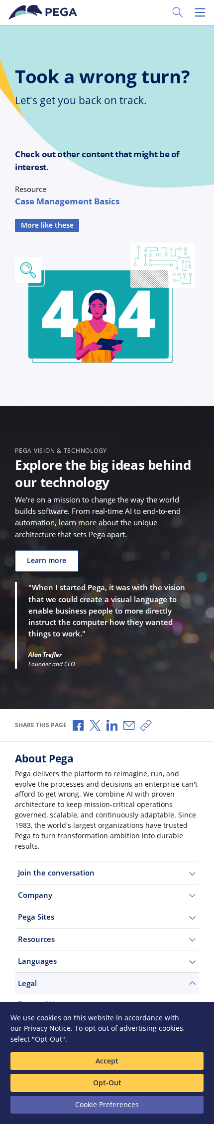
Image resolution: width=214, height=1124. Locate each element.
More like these (47, 225)
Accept (107, 1060)
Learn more (46, 560)
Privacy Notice (47, 1028)
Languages (37, 961)
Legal (27, 983)
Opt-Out (107, 1082)
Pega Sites (36, 917)
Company (35, 895)
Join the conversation (56, 872)
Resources (36, 939)
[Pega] (44, 12)
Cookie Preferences (107, 1104)
